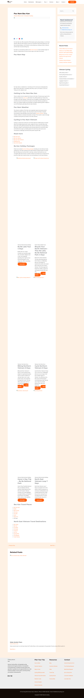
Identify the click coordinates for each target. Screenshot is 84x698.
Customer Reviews (53, 666)
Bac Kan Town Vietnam (19, 139)
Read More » (12, 649)
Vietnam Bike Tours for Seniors (66, 48)
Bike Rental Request (68, 669)
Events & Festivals (38, 685)
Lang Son (16, 530)
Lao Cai (15, 532)
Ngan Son (16, 516)
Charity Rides (52, 678)
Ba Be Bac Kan (17, 141)
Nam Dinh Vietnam (18, 142)
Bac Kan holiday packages (27, 149)
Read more (22, 264)
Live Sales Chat (67, 678)
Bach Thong (16, 510)
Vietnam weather (39, 113)
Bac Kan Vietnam (17, 138)
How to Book (37, 663)
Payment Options (38, 666)
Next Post (53, 545)
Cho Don (16, 512)
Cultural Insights (38, 682)
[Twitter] (16, 38)
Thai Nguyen (16, 535)
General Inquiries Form (69, 663)
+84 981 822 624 (65, 27)
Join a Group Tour (68, 672)
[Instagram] (11, 675)
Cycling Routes (52, 675)
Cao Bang (16, 527)
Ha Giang (16, 529)
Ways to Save (37, 669)
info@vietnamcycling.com (67, 29)
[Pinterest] (19, 38)
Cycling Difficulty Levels (40, 672)
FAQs (50, 669)
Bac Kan (15, 526)
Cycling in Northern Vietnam (65, 62)
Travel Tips (51, 672)
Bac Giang (16, 524)
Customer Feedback (68, 675)
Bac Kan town (17, 507)
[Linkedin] (22, 38)
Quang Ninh (16, 533)
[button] (41, 2)
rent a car (25, 97)
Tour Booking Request (69, 666)
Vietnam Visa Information (40, 675)
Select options (40, 274)
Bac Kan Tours (17, 136)
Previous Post (11, 545)
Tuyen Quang (17, 536)
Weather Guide (38, 678)
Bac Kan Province (33, 49)
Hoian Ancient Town (16, 642)
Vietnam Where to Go (18, 15)
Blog (50, 663)
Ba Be (15, 509)
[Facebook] (14, 38)
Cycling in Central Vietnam (65, 60)
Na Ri (15, 515)
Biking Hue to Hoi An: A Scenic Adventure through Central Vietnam (65, 56)
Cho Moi (15, 513)
